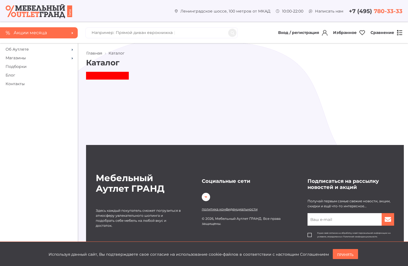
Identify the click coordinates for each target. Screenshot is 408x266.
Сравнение (382, 32)
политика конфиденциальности (230, 209)
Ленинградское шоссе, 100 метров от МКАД (225, 11)
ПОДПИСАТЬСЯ (388, 219)
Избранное (345, 32)
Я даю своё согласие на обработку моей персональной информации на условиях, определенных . (354, 235)
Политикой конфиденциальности (360, 236)
